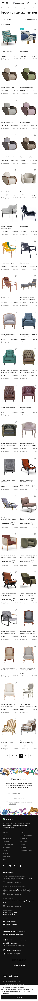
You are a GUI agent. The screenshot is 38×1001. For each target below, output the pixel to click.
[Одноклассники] (20, 866)
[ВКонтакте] (4, 866)
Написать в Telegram (13, 954)
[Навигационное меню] (3, 3)
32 (30, 755)
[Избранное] (28, 3)
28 (12, 755)
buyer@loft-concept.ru (10, 943)
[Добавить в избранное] (15, 29)
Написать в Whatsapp (13, 950)
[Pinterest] (15, 866)
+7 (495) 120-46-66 (9, 921)
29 (16, 755)
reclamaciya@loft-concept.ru (13, 934)
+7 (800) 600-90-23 (10, 924)
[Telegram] (10, 866)
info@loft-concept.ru (10, 931)
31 (25, 755)
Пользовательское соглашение (14, 984)
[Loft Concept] (19, 3)
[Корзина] (31, 3)
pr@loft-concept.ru (9, 940)
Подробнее (5, 993)
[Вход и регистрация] (35, 3)
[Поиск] (7, 3)
